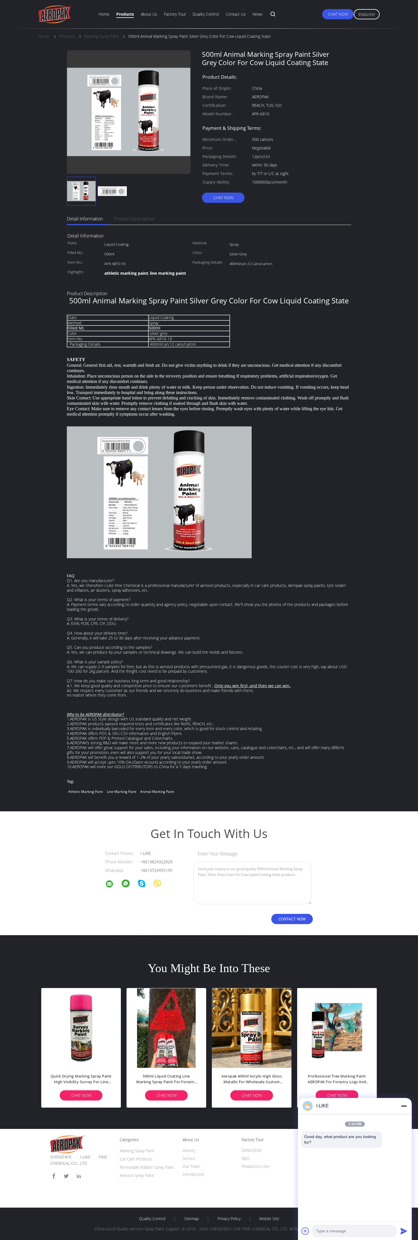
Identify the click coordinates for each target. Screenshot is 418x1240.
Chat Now (338, 14)
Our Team (191, 1166)
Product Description (134, 219)
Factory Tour (175, 14)
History (189, 1150)
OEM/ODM (251, 1150)
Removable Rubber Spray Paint (147, 1167)
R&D (246, 1158)
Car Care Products (136, 1159)
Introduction (193, 1174)
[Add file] (305, 1231)
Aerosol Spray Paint (137, 1175)
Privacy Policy (229, 1219)
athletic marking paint (85, 791)
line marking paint (121, 791)
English (367, 14)
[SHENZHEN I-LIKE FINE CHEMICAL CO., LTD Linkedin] (78, 1176)
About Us (149, 14)
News (257, 14)
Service (189, 1158)
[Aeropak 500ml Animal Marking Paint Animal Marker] (251, 1028)
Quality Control (206, 14)
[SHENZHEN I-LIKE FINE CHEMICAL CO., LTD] (113, 884)
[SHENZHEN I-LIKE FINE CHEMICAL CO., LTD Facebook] (53, 1176)
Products (125, 14)
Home (104, 14)
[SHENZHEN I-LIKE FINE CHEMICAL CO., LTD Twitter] (66, 1176)
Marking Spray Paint (137, 1150)
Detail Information (85, 219)
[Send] (403, 1231)
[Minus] (403, 1106)
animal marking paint (157, 791)
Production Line (256, 1166)
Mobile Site (269, 1219)
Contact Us (236, 14)
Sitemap (191, 1219)
